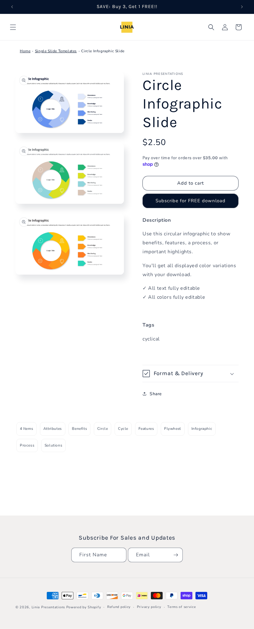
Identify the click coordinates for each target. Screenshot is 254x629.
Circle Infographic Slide (102, 51)
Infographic (201, 428)
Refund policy (119, 607)
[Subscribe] (175, 555)
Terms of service (181, 607)
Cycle (123, 428)
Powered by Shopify (83, 607)
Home (25, 51)
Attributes (52, 428)
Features (146, 428)
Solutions (53, 445)
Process (27, 445)
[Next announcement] (242, 7)
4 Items (26, 428)
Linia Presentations (48, 607)
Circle (102, 428)
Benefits (79, 428)
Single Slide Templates (56, 51)
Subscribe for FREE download (190, 201)
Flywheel (172, 428)
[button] (13, 27)
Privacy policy (149, 607)
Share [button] (156, 394)
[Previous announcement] (12, 7)
